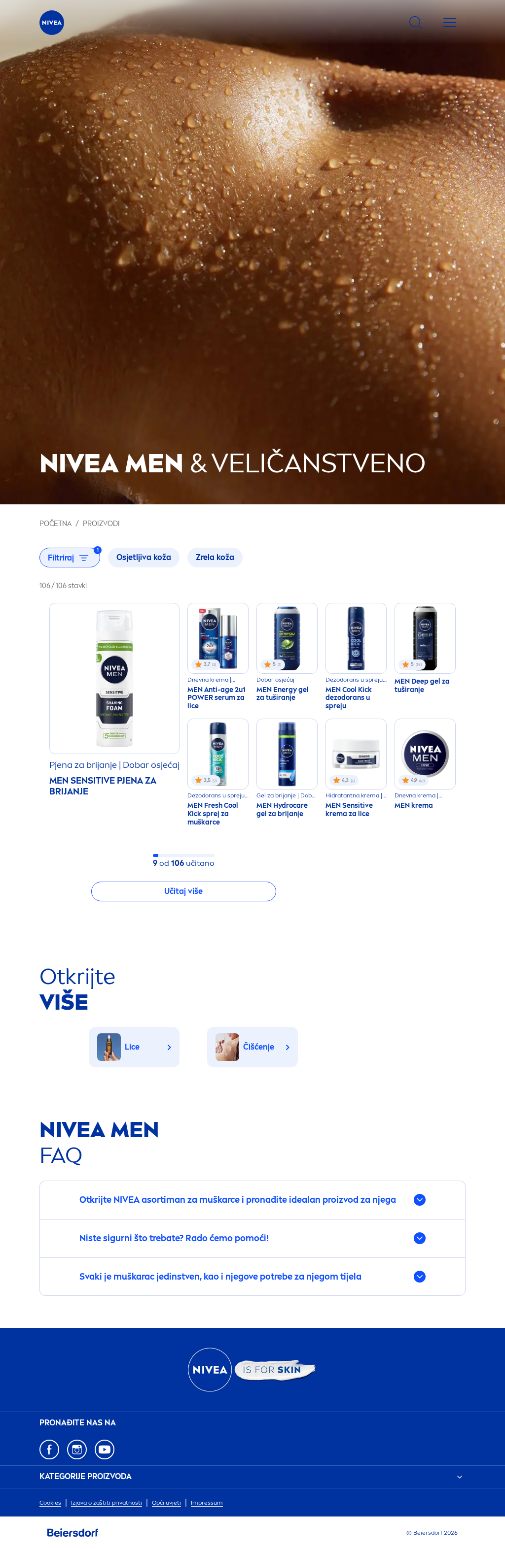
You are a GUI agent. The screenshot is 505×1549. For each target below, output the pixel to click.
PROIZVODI (101, 524)
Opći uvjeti (166, 1502)
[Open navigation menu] (450, 22)
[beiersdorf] (73, 1532)
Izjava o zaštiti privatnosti (106, 1502)
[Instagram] (77, 1449)
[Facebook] (49, 1449)
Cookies (50, 1502)
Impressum (207, 1502)
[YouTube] (104, 1449)
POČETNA (55, 524)
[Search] (415, 22)
